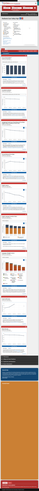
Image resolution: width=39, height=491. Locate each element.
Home (28, 13)
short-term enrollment (19, 177)
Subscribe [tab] (5, 482)
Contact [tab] (9, 482)
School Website (6, 37)
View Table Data (14, 77)
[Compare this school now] (22, 18)
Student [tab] (3, 49)
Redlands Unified (24, 14)
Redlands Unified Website (7, 38)
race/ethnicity (19, 351)
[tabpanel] (14, 82)
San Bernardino (33, 13)
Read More (24, 84)
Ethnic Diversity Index (17, 350)
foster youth (9, 147)
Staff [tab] (6, 49)
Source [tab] (9, 79)
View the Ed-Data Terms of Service (8, 376)
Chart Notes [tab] (5, 79)
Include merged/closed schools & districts (16, 10)
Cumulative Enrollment (14, 114)
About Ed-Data (4, 377)
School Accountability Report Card (7, 43)
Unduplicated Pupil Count (14, 322)
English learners (5, 147)
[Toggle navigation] (36, 3)
